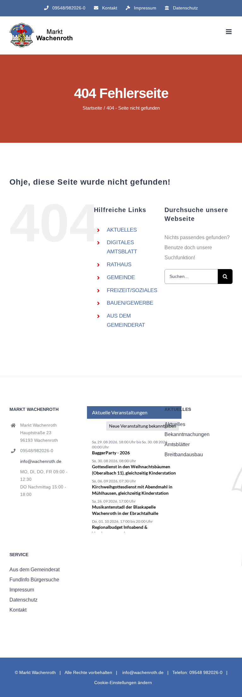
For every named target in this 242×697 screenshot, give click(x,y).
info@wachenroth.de (40, 461)
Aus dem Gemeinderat (34, 569)
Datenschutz (23, 599)
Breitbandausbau (183, 454)
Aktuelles (174, 424)
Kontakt (17, 610)
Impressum (21, 589)
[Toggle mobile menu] (229, 31)
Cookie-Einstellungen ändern (123, 682)
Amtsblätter (177, 444)
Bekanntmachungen (187, 434)
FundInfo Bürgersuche (34, 579)
